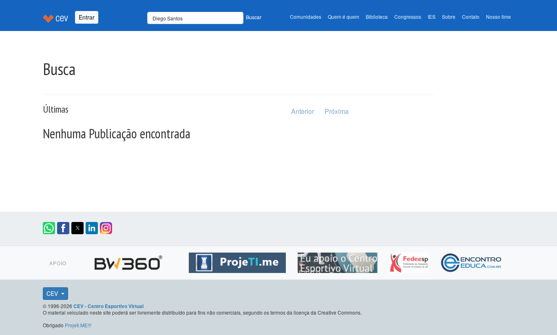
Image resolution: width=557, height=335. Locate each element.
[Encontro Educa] (471, 261)
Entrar (87, 17)
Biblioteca (377, 16)
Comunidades (305, 16)
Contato (471, 16)
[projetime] (238, 261)
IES (431, 16)
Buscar (253, 16)
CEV (53, 293)
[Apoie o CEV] (339, 261)
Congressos (407, 16)
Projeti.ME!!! (78, 325)
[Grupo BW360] (129, 261)
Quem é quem (343, 16)
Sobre (448, 16)
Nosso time (498, 16)
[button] (49, 228)
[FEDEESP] (410, 261)
